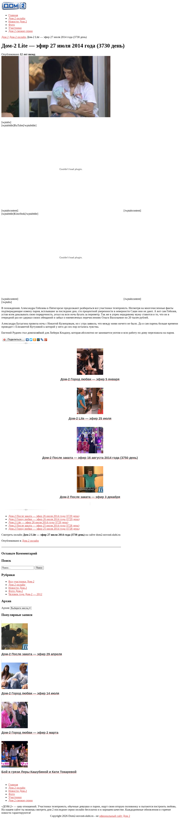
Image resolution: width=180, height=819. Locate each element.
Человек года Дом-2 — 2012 (25, 594)
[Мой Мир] (38, 339)
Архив (5, 607)
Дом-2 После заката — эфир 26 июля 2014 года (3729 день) (43, 516)
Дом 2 (5, 37)
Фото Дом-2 (15, 591)
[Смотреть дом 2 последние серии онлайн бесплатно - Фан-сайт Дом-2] (14, 9)
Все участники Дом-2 (21, 581)
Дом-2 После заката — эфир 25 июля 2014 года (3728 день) (43, 525)
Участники (15, 27)
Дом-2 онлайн (16, 18)
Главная (13, 15)
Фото (11, 24)
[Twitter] (31, 339)
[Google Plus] (46, 339)
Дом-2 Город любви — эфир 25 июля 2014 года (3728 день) (43, 528)
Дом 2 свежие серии (20, 31)
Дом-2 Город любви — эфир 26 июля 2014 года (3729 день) (43, 519)
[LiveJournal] (42, 339)
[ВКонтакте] (27, 339)
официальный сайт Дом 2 (114, 815)
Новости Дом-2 (17, 21)
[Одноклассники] (35, 339)
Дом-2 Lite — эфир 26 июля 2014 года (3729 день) (38, 522)
